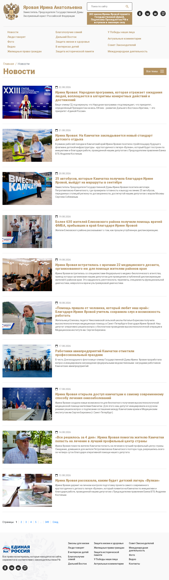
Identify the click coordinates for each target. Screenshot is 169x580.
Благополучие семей (69, 32)
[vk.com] (147, 13)
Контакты (134, 563)
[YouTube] (155, 13)
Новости (12, 32)
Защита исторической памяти (75, 51)
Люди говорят (16, 37)
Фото (10, 41)
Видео (11, 46)
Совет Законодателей (122, 45)
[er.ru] (163, 13)
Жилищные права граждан (24, 51)
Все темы (152, 71)
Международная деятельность (128, 51)
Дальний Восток (66, 37)
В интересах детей (67, 46)
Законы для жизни (78, 543)
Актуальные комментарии (124, 38)
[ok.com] (139, 13)
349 (47, 522)
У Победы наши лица (121, 32)
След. (56, 522)
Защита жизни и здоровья (72, 41)
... (41, 522)
